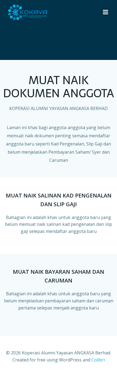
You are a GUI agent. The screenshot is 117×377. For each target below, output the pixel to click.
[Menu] (105, 12)
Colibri (98, 360)
